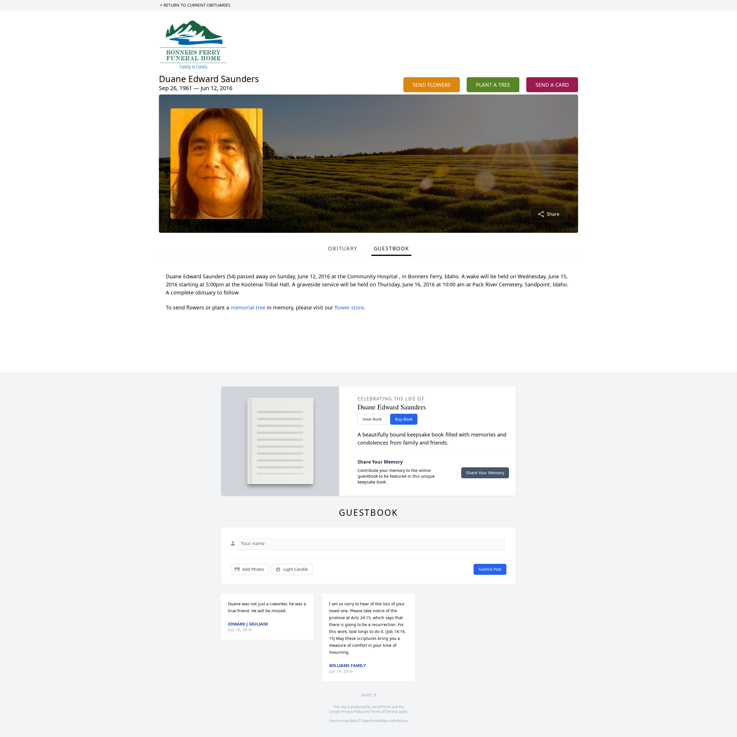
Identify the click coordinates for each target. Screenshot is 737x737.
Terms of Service (384, 711)
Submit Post (490, 569)
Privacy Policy (352, 711)
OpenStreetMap (375, 720)
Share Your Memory (485, 472)
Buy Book (404, 419)
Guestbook (391, 248)
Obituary (342, 248)
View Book (372, 419)
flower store (349, 307)
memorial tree (248, 307)
